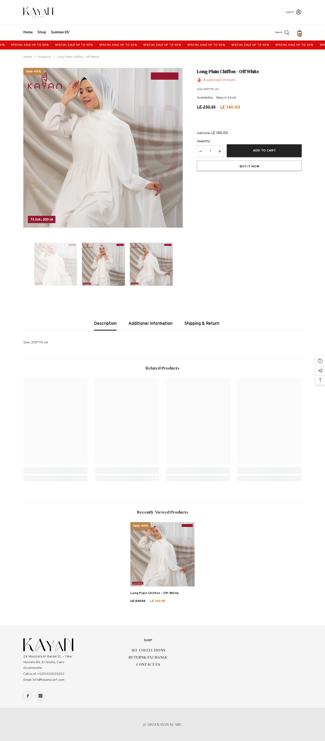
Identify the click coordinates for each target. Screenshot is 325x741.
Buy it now (249, 167)
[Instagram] (40, 695)
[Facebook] (27, 695)
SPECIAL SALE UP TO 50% (58, 45)
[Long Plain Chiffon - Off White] (162, 554)
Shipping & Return (201, 323)
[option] (103, 148)
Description (105, 323)
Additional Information (150, 323)
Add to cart (264, 151)
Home (27, 57)
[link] (55, 470)
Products (44, 57)
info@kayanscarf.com (48, 680)
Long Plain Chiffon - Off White (154, 593)
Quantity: (204, 141)
